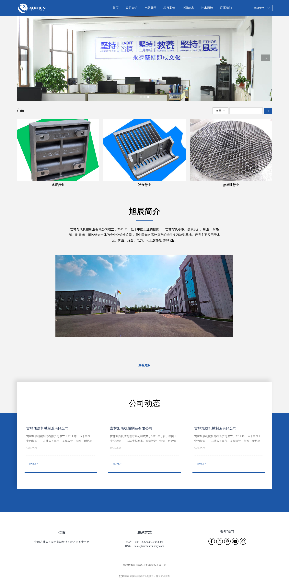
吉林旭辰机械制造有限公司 (47, 428)
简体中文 (259, 7)
